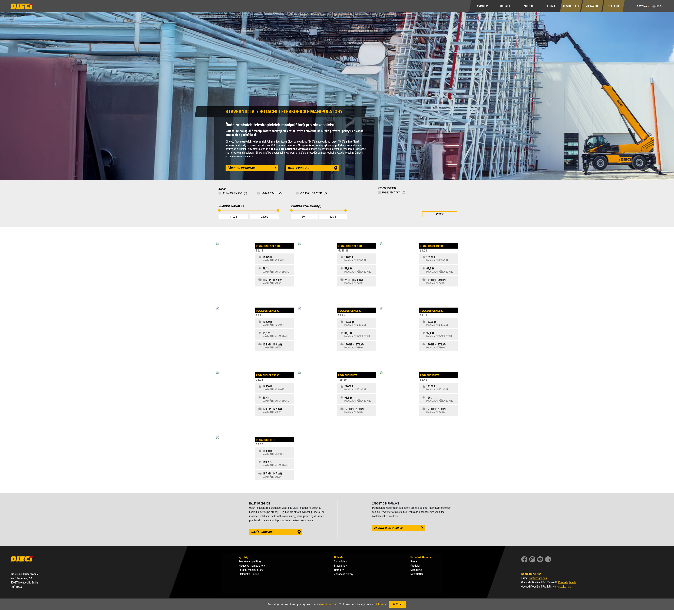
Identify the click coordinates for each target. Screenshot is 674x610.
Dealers (613, 6)
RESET (439, 214)
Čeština (642, 6)
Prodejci (415, 565)
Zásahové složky (343, 574)
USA (658, 6)
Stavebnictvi (341, 565)
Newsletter (571, 6)
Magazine (592, 6)
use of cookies (328, 604)
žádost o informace (242, 168)
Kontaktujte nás (538, 578)
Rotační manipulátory (251, 570)
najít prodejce (299, 168)
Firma (551, 6)
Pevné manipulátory (250, 561)
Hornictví (339, 570)
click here (380, 604)
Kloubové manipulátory (252, 565)
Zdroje (528, 6)
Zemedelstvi (341, 561)
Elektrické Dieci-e (249, 574)
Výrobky (483, 6)
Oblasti (505, 6)
